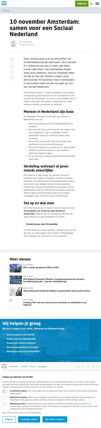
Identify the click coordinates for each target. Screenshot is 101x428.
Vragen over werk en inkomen (21, 343)
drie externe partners (76, 400)
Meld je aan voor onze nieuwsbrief (23, 351)
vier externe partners (85, 406)
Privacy (32, 366)
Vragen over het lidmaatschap (20, 338)
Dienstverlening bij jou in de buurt (22, 347)
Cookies (24, 366)
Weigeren (9, 419)
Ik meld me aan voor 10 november (42, 224)
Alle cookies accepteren (55, 419)
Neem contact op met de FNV (20, 334)
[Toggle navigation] (97, 3)
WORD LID (81, 3)
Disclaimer (14, 366)
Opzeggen (42, 366)
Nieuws (6, 10)
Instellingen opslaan (29, 419)
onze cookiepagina (33, 413)
